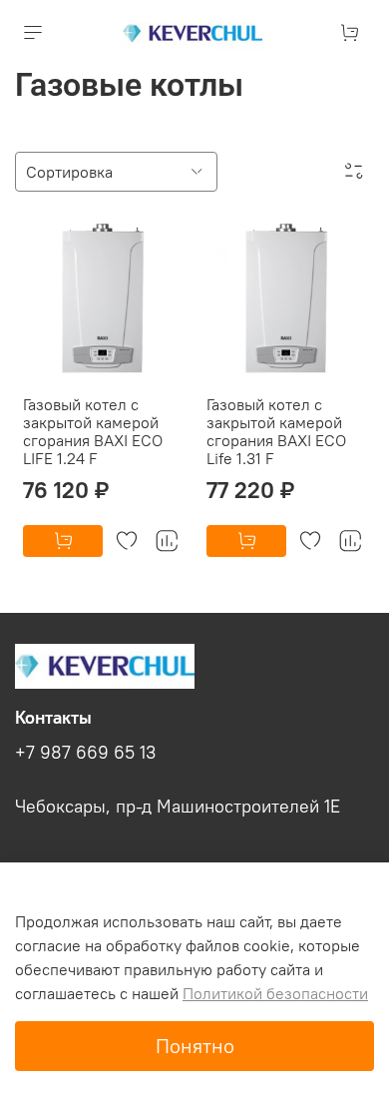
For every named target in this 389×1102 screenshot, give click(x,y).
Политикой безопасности (275, 993)
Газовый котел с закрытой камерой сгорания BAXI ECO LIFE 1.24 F (93, 431)
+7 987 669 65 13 (85, 753)
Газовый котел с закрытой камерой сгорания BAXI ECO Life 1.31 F (276, 431)
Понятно (195, 1045)
